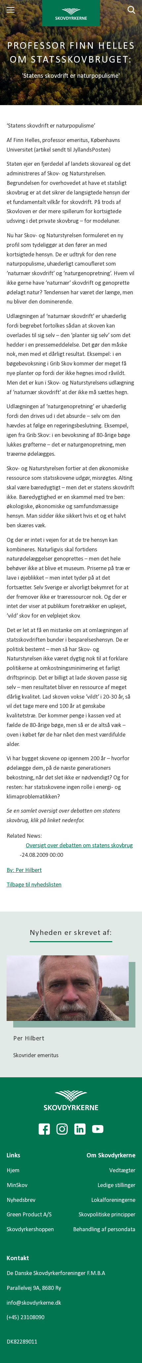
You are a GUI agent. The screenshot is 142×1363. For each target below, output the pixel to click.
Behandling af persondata (104, 1230)
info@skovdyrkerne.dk (34, 1303)
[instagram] (62, 1129)
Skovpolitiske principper (107, 1215)
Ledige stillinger (116, 1185)
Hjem (13, 1171)
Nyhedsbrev (21, 1200)
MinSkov (17, 1185)
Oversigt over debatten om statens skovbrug (79, 846)
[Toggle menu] (12, 10)
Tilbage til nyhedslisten (34, 885)
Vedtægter (122, 1171)
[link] (71, 13)
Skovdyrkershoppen (30, 1230)
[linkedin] (80, 1129)
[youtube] (98, 1129)
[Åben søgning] (127, 10)
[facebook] (44, 1129)
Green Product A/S (29, 1215)
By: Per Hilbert (24, 870)
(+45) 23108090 (25, 1318)
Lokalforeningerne (113, 1200)
